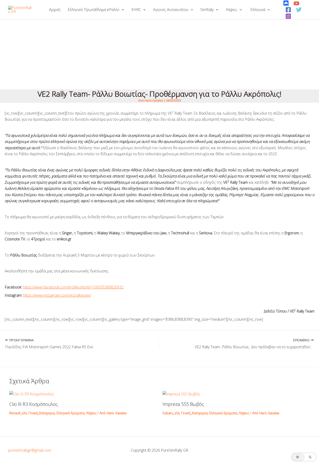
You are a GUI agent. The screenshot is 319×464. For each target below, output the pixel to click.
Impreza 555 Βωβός (183, 404)
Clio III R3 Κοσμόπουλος (33, 404)
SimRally (207, 9)
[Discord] (286, 3)
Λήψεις (231, 9)
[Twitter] (299, 10)
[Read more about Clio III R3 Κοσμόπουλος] (31, 393)
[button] (121, 9)
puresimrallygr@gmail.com (29, 450)
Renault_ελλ (18, 413)
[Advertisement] (159, 54)
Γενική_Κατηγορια (41, 413)
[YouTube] (296, 3)
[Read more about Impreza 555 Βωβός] (181, 393)
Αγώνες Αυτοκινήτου (170, 9)
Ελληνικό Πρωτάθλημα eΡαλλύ (93, 9)
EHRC (136, 9)
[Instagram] (288, 16)
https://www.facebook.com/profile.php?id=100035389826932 (73, 287)
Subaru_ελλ (171, 413)
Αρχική (54, 9)
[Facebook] (288, 10)
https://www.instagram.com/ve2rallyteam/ (57, 295)
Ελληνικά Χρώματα (71, 413)
